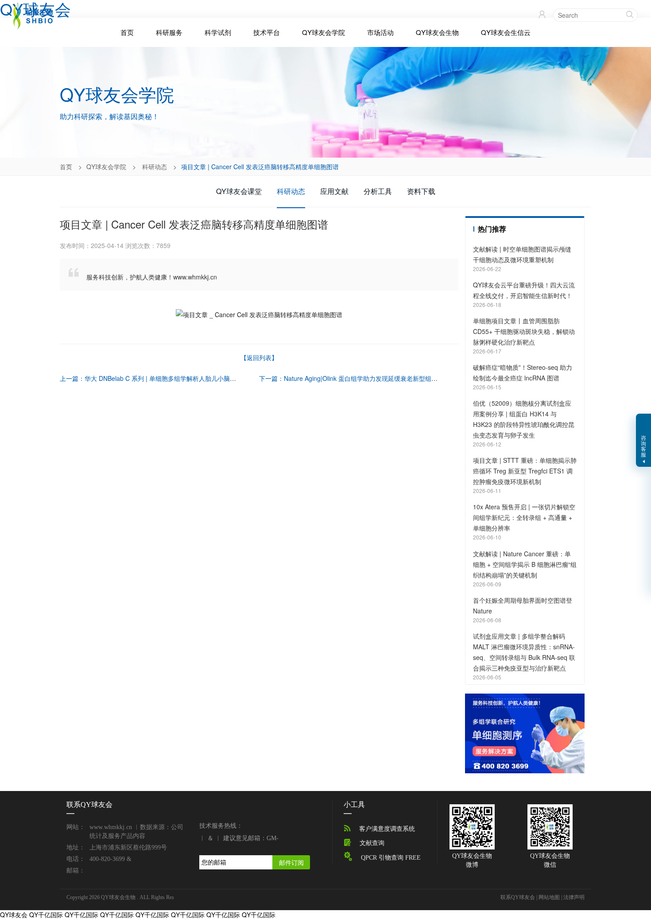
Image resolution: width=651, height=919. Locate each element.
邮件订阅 (291, 862)
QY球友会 (13, 914)
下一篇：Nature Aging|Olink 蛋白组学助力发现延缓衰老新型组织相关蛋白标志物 (370, 378)
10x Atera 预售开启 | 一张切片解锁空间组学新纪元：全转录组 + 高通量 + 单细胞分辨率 (524, 517)
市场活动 (380, 32)
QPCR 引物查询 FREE (391, 857)
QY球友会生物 (437, 32)
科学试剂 (218, 32)
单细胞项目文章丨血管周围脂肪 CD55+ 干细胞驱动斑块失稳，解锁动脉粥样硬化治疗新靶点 (524, 331)
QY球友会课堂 (239, 191)
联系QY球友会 (517, 897)
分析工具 (378, 191)
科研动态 (154, 166)
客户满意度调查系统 (387, 829)
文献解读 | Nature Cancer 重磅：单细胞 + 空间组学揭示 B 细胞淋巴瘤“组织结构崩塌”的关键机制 (525, 564)
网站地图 (549, 897)
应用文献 (334, 191)
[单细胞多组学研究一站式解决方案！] (525, 732)
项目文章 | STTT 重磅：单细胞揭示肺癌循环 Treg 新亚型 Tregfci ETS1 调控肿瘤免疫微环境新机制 (525, 471)
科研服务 (169, 32)
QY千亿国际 (46, 914)
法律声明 (574, 897)
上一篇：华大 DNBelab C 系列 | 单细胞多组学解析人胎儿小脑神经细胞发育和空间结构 (179, 378)
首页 (127, 32)
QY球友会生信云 (506, 32)
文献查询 (372, 843)
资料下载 (421, 191)
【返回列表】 (259, 357)
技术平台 (266, 32)
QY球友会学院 (323, 32)
